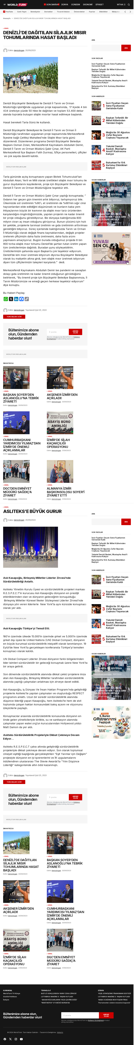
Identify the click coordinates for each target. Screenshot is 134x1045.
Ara (93, 40)
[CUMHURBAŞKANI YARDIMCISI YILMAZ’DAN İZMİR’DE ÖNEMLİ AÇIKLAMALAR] (23, 422)
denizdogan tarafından (103, 200)
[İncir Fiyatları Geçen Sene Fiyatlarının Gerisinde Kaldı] (96, 106)
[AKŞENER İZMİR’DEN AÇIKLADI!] (67, 377)
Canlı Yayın (21, 12)
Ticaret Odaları (63, 12)
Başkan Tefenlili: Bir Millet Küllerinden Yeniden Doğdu (108, 70)
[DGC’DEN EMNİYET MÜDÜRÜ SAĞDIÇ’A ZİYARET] (23, 471)
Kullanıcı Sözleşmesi (96, 1020)
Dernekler (48, 12)
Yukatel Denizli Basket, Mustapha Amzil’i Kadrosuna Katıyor (109, 82)
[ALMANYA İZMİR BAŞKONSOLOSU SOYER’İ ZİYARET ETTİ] (67, 471)
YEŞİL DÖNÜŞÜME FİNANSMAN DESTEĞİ (114, 993)
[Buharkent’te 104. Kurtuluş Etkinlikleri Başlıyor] (96, 165)
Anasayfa (6, 18)
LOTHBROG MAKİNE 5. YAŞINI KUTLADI (57, 997)
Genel (6, 28)
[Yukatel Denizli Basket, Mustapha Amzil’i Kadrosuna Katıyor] (96, 149)
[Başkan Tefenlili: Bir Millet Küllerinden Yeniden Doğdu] (96, 120)
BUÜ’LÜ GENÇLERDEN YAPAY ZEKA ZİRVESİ (58, 993)
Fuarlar (92, 12)
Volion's (60, 1032)
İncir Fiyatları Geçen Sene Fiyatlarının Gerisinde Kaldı (108, 65)
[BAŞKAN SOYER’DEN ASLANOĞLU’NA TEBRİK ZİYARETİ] (23, 377)
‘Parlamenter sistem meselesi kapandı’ (114, 1003)
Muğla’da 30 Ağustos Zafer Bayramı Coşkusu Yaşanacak (108, 76)
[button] (4, 4)
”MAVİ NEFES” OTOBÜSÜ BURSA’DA (55, 1003)
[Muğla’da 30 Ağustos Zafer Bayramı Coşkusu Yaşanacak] (96, 135)
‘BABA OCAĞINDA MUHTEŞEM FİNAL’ (113, 1000)
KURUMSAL (7, 990)
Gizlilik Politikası (10, 997)
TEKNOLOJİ (46, 990)
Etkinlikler (103, 12)
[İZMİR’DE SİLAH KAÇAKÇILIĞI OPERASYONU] (67, 422)
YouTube (9, 12)
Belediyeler (35, 12)
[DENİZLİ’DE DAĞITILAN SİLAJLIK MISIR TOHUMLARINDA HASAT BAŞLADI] (23, 842)
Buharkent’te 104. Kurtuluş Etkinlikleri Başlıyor (108, 87)
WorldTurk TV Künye (11, 993)
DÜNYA (101, 990)
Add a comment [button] (16, 317)
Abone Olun (75, 332)
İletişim (6, 1000)
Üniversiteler (79, 12)
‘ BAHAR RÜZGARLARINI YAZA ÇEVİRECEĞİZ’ (59, 1000)
